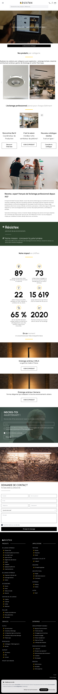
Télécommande (8, 591)
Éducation (37, 552)
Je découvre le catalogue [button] (29, 46)
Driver (6, 588)
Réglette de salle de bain (10, 559)
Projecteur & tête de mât (10, 575)
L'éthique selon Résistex (40, 642)
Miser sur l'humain (39, 640)
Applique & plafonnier (10, 566)
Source (6, 586)
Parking (36, 584)
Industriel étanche (9, 569)
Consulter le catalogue (48, 145)
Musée (36, 573)
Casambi (7, 601)
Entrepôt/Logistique (39, 567)
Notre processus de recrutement (42, 653)
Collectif (37, 561)
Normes (6, 646)
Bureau (36, 550)
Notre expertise (38, 669)
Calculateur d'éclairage (10, 631)
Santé (36, 555)
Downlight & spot (9, 555)
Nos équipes (38, 658)
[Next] (56, 82)
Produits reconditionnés (10, 612)
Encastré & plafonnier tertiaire (12, 552)
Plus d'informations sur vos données (14, 433)
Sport (36, 593)
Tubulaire (7, 564)
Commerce (37, 578)
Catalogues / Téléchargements (12, 644)
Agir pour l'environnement (41, 628)
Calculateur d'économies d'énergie (13, 635)
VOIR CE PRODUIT (29, 144)
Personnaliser (52, 689)
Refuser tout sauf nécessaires (30, 689)
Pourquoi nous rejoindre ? (41, 651)
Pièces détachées (9, 615)
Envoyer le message (29, 529)
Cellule (6, 604)
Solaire (6, 580)
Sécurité (7, 593)
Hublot (6, 562)
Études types (8, 638)
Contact (7, 657)
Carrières (37, 655)
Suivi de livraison (9, 628)
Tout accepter (44, 689)
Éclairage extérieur (9, 577)
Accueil (54, 674)
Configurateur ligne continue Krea (13, 633)
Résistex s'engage (39, 635)
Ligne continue (8, 557)
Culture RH (37, 648)
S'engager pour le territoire (41, 633)
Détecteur (7, 606)
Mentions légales (53, 677)
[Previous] (1, 82)
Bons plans (7, 617)
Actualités (37, 666)
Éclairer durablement (40, 638)
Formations (7, 652)
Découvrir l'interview (9, 145)
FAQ (6, 655)
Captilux (7, 599)
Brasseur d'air (8, 550)
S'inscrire (8, 437)
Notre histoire (38, 664)
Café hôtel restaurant (40, 576)
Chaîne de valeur (39, 631)
